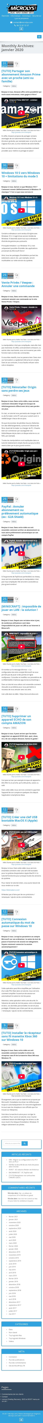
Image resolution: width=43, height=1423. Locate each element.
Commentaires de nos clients (12, 1394)
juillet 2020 (13, 1234)
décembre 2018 (14, 1284)
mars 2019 (13, 1276)
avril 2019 (12, 1273)
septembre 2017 (15, 1305)
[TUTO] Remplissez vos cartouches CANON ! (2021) (22, 1176)
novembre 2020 (14, 1222)
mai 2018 (12, 1296)
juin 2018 (12, 1293)
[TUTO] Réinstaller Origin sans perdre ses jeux (19, 388)
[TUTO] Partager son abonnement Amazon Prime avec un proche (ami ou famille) (21, 76)
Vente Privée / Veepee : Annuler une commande (18, 284)
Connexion (13, 1357)
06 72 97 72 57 (23, 25)
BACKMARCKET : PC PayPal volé (20, 1173)
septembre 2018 (15, 1290)
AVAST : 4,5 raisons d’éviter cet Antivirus (24, 1170)
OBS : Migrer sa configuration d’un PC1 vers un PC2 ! (23, 1161)
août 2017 (12, 1308)
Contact (5, 1397)
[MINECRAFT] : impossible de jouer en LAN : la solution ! (21, 608)
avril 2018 (12, 1299)
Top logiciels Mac (15, 1335)
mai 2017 (12, 1314)
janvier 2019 (13, 1281)
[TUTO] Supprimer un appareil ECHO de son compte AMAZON (16, 719)
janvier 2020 (13, 1249)
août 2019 (12, 1264)
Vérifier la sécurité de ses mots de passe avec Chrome (24, 1166)
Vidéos (14, 86)
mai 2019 (12, 1270)
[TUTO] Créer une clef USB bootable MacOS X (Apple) (19, 818)
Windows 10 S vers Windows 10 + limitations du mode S (21, 174)
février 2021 (13, 1217)
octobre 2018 (14, 1287)
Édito (11, 1330)
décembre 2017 (14, 1302)
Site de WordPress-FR (17, 1366)
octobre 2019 (14, 1258)
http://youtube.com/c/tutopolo (21, 132)
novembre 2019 (14, 1255)
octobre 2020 (14, 1225)
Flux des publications (16, 1360)
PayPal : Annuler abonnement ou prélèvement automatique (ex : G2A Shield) (20, 512)
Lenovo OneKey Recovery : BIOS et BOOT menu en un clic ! (21, 1400)
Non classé (13, 1332)
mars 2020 (13, 1243)
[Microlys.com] (21, 7)
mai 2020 (12, 1237)
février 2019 (13, 1279)
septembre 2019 (15, 1261)
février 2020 (13, 1246)
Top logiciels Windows (17, 1338)
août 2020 (12, 1231)
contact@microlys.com (23, 22)
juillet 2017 (13, 1311)
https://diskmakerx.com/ (11, 890)
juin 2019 (12, 1267)
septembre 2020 (15, 1228)
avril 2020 (12, 1240)
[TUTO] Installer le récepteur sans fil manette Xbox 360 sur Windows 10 (21, 1036)
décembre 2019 (14, 1252)
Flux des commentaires (17, 1363)
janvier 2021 (13, 1219)
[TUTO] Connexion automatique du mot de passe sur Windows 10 (18, 922)
